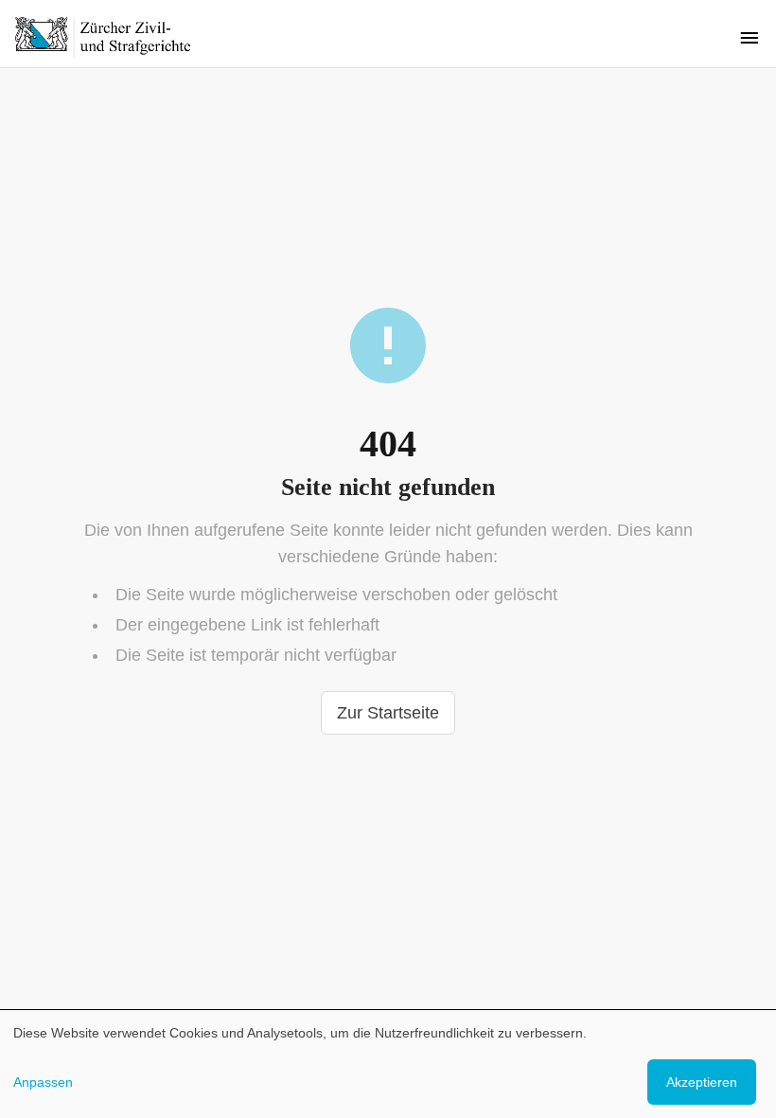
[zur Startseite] (113, 36)
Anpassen (43, 1082)
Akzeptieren (701, 1082)
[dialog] (388, 1064)
